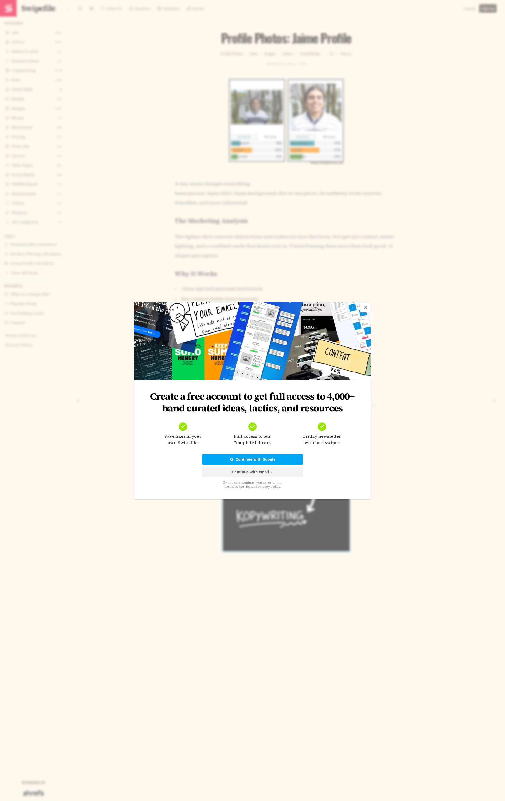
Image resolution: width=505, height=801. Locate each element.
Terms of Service (237, 487)
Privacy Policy (269, 487)
